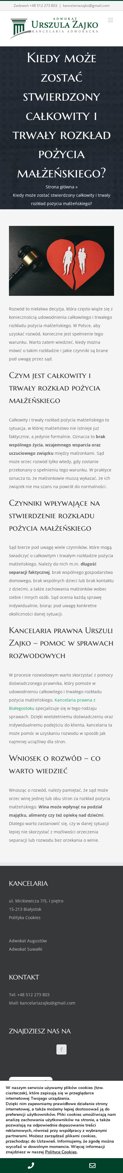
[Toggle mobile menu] (111, 20)
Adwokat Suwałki (25, 949)
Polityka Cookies (25, 917)
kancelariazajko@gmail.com (86, 5)
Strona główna (60, 187)
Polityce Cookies (61, 1152)
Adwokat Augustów (28, 941)
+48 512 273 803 (43, 5)
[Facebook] (61, 1049)
